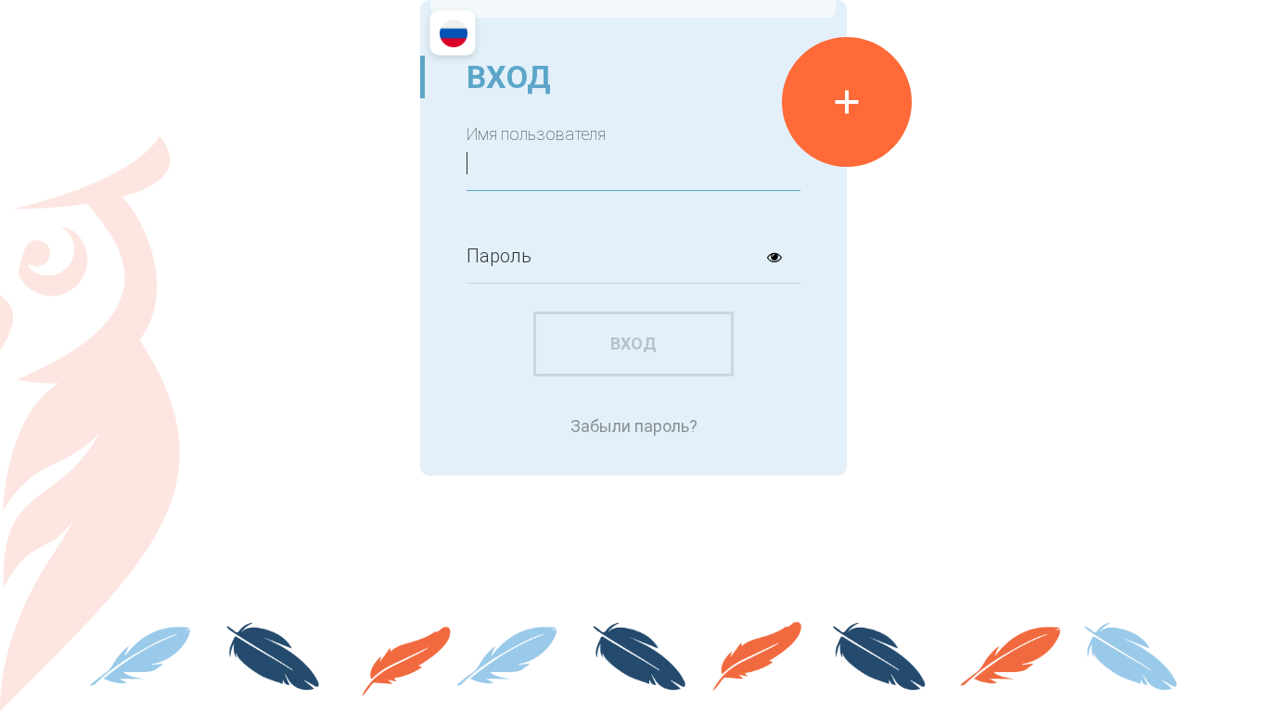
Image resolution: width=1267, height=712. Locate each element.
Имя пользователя (536, 134)
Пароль (499, 256)
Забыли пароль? (633, 426)
